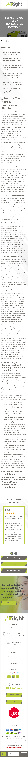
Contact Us (7, 585)
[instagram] (13, 676)
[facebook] (9, 676)
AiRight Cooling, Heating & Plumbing (13, 131)
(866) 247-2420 (14, 688)
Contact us (7, 471)
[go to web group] (14, 747)
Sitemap (4, 740)
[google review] (14, 672)
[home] (14, 4)
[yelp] (17, 676)
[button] (24, 754)
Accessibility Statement (14, 740)
